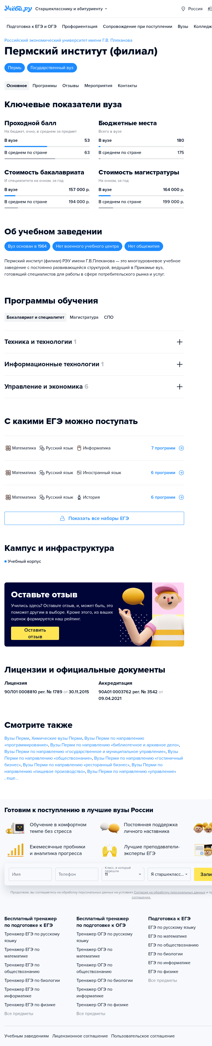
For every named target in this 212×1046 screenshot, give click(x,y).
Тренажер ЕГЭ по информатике (21, 993)
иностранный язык (102, 472)
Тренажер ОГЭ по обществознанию (94, 968)
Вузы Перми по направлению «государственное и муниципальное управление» (85, 751)
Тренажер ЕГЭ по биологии (32, 980)
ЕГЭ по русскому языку (172, 927)
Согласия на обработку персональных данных (169, 892)
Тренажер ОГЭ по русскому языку (104, 937)
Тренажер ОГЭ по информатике (94, 993)
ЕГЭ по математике (167, 936)
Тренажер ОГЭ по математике (94, 953)
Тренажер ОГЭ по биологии (104, 980)
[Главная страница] (18, 9)
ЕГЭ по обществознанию (173, 945)
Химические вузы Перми (56, 738)
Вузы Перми (16, 738)
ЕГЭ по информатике (169, 963)
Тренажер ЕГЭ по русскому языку (32, 937)
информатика (96, 448)
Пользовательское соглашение (143, 1036)
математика (24, 448)
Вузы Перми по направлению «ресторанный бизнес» (76, 765)
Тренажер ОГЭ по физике (102, 1005)
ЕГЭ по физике (163, 971)
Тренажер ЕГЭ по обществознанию (21, 968)
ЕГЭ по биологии (165, 954)
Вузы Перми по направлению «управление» (131, 771)
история (91, 497)
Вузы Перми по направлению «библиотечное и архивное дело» (114, 745)
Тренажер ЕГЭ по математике (21, 953)
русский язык (59, 448)
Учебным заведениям (26, 1036)
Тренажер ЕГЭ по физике (29, 1005)
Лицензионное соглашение (80, 1036)
